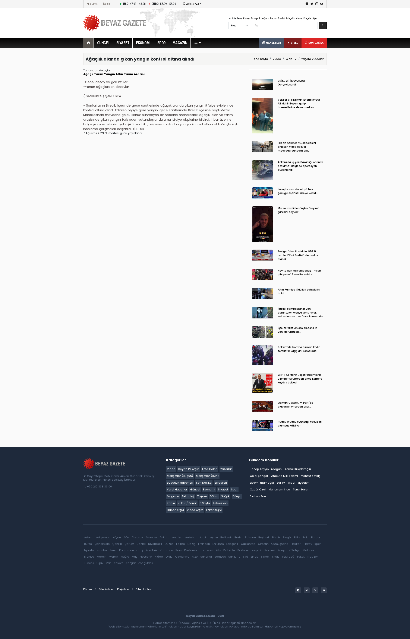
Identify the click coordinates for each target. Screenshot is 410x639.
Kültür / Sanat (187, 503)
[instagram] (316, 4)
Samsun (220, 557)
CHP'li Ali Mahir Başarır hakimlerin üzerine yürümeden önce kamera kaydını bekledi (300, 378)
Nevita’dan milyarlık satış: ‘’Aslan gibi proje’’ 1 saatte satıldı (299, 272)
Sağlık (225, 496)
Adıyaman (103, 537)
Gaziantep (248, 544)
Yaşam (202, 496)
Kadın (171, 503)
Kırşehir (257, 550)
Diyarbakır (155, 544)
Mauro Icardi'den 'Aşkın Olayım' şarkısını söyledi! (298, 210)
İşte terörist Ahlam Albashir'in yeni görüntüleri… (297, 330)
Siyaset (223, 489)
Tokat (301, 557)
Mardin (101, 557)
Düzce (169, 544)
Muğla (125, 557)
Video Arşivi (195, 510)
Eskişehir (232, 544)
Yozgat (131, 563)
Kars (179, 550)
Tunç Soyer (301, 489)
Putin (273, 18)
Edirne (180, 544)
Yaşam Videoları (312, 59)
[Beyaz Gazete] (104, 463)
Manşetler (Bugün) (180, 476)
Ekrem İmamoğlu (262, 483)
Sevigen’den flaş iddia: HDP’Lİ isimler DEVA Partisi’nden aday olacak (298, 255)
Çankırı (117, 544)
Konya (282, 550)
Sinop (254, 557)
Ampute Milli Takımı (284, 476)
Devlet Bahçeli (286, 18)
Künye (87, 589)
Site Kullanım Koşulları (114, 589)
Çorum (129, 544)
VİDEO (294, 42)
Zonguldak (145, 563)
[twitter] (311, 4)
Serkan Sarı (258, 496)
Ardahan (191, 537)
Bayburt (263, 537)
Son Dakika (204, 483)
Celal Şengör (259, 476)
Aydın (214, 537)
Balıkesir (226, 537)
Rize (195, 557)
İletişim (106, 3)
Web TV (291, 59)
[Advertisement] (60, 117)
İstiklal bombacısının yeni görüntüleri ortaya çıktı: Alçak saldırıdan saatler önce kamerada (300, 312)
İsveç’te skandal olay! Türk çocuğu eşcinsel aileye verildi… (298, 191)
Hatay (308, 544)
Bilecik (276, 537)
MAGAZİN (180, 42)
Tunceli (89, 563)
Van (108, 563)
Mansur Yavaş (310, 476)
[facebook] (307, 4)
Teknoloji (188, 496)
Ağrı (126, 537)
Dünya (237, 496)
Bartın (238, 537)
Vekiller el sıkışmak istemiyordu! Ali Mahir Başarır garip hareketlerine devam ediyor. (299, 103)
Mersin (113, 557)
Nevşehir (146, 557)
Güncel (195, 489)
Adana (89, 537)
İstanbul (102, 550)
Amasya (151, 537)
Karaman (166, 550)
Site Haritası (144, 589)
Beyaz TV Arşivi (188, 469)
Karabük (151, 550)
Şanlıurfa (234, 557)
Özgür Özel (258, 489)
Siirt (245, 557)
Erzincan (204, 544)
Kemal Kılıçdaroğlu (306, 18)
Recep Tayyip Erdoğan (255, 18)
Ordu (169, 557)
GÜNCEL (103, 42)
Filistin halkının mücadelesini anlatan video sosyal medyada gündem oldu (297, 146)
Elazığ (191, 544)
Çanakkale (102, 544)
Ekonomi (209, 489)
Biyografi (221, 483)
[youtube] (321, 4)
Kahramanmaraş (131, 550)
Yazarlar (226, 469)
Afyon (117, 537)
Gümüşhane (279, 544)
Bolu (306, 537)
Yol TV (281, 483)
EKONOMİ (143, 42)
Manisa (89, 557)
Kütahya (294, 550)
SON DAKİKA (316, 42)
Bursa (88, 544)
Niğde (159, 557)
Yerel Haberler (177, 489)
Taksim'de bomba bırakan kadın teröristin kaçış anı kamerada (299, 349)
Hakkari (296, 544)
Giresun (263, 544)
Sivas (275, 557)
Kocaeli (270, 550)
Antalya (177, 537)
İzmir (113, 550)
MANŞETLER (273, 42)
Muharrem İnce (279, 489)
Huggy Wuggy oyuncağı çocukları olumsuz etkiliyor (300, 423)
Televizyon (220, 503)
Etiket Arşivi (214, 510)
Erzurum (218, 544)
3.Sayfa (205, 503)
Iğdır (318, 544)
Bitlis (297, 537)
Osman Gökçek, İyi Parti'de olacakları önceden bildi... (295, 404)
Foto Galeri (209, 469)
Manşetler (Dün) (207, 476)
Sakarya (206, 557)
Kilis (218, 550)
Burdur (315, 537)
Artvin (204, 537)
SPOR (161, 42)
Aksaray (137, 537)
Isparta (89, 550)
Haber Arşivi (175, 510)
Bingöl (287, 537)
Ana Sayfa (92, 3)
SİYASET (122, 42)
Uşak (100, 563)
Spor (234, 489)
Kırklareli (243, 550)
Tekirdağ (288, 557)
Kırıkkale (229, 550)
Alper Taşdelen (298, 483)
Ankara (192, 3)
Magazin (173, 496)
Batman (250, 537)
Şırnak (265, 557)
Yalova (118, 563)
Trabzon (313, 557)
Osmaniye (182, 557)
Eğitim (214, 496)
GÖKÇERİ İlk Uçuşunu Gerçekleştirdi (291, 82)
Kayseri (208, 550)
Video (277, 59)
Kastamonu (192, 550)
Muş (134, 557)
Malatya (308, 550)
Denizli (141, 544)
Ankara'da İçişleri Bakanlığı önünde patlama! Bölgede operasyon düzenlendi (300, 166)
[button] (197, 43)
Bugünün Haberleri (180, 483)
